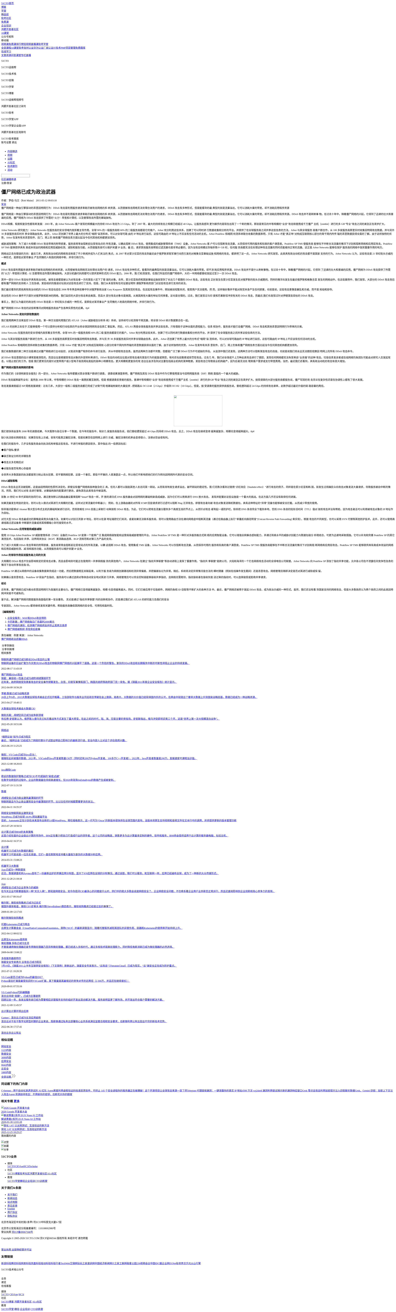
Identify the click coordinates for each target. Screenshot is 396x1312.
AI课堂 (5, 33)
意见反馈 (12, 1205)
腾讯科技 (16, 1263)
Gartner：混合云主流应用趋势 (21, 1017)
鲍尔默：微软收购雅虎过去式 (21, 902)
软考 (21, 48)
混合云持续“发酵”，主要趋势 (21, 996)
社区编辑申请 (8, 179)
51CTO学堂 (13, 1181)
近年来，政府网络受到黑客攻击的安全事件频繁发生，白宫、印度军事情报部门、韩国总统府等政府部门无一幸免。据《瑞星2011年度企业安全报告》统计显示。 (89, 682)
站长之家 (82, 1263)
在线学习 (6, 51)
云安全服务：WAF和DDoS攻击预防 (26, 618)
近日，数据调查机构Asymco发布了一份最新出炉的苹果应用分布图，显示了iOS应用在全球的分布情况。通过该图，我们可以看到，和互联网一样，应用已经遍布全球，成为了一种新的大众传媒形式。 (110, 873)
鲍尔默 (5, 918)
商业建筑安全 (26, 813)
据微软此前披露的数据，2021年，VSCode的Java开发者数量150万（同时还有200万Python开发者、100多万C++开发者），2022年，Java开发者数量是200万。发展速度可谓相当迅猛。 (99, 758)
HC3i (26, 1166)
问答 (13, 55)
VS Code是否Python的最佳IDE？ (22, 977)
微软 (8, 770)
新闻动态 (12, 1198)
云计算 (5, 847)
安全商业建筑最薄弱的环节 (22, 798)
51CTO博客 (13, 1173)
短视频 (27, 44)
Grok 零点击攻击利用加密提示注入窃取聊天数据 (328, 1090)
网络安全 (6, 813)
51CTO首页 (7, 3)
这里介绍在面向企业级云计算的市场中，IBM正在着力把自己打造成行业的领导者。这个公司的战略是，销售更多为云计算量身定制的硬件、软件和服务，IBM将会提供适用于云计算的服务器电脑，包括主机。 (114, 835)
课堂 (18, 55)
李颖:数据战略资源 (15, 693)
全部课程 (6, 48)
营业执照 (6, 1249)
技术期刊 (12, 166)
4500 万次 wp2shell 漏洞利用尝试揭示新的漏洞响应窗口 (272, 1090)
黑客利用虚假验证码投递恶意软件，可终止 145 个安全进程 (85, 1090)
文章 (3, 55)
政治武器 (16, 639)
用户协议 (12, 1212)
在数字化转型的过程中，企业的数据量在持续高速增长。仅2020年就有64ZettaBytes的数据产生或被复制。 (58, 780)
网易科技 (26, 1263)
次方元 (187, 1263)
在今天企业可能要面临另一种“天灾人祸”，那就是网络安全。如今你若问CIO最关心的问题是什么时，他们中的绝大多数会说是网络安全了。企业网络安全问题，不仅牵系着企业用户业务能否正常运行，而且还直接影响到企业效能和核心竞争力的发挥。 (138, 891)
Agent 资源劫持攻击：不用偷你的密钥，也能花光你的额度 (40, 1094)
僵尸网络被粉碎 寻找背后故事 (23, 629)
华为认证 (38, 48)
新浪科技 (6, 1263)
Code (13, 770)
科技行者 (56, 1263)
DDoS (24, 639)
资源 (8, 55)
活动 (9, 170)
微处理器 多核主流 (15, 943)
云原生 (5, 939)
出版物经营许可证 (22, 1249)
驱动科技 (46, 1263)
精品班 (5, 14)
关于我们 (12, 1194)
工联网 (123, 1263)
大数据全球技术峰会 (12, 708)
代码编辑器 (23, 992)
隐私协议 (12, 1216)
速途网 (91, 1263)
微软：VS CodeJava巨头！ (19, 754)
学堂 (3, 10)
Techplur (33, 1166)
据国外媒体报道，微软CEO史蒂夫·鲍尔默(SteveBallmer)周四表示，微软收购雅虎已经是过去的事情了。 (57, 906)
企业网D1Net (169, 1263)
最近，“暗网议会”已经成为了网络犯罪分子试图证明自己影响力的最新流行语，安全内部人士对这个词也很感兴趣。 (64, 740)
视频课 (5, 44)
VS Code (5, 992)
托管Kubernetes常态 (15, 924)
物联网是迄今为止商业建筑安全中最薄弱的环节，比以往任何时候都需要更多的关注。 (48, 801)
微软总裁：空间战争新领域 (22, 715)
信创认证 (29, 48)
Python (13, 992)
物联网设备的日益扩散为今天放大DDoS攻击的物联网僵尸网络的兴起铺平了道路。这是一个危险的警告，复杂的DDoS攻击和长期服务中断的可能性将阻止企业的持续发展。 (95, 663)
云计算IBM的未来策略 (17, 832)
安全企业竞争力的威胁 (19, 887)
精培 (22, 1181)
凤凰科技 (36, 1263)
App (3, 884)
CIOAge (19, 1166)
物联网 (15, 813)
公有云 (17, 1033)
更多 (17, 1101)
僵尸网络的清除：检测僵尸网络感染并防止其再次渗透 (37, 625)
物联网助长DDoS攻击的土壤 (25, 659)
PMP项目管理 (68, 48)
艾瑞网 (73, 1263)
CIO (33, 708)
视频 (9, 155)
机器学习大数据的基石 (17, 850)
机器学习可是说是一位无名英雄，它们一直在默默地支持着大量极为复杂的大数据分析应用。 (52, 854)
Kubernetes (14, 939)
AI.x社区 (52, 1173)
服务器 (10, 958)
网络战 (5, 730)
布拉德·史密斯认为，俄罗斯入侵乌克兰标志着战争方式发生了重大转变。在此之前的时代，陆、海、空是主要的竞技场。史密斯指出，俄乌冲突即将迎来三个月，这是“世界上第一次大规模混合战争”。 (110, 719)
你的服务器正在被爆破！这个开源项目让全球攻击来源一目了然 (152, 1090)
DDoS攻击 (16, 674)
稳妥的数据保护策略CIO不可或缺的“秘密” (30, 776)
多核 (3, 958)
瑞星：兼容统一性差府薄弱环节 (26, 678)
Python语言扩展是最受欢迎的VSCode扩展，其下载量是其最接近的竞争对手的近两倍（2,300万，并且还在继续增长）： (65, 981)
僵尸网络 (6, 639)
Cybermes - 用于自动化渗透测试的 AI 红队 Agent (27, 1090)
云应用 (24, 1011)
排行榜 (20, 44)
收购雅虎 (19, 918)
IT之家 (115, 1263)
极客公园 (132, 1263)
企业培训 (6, 25)
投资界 (179, 1263)
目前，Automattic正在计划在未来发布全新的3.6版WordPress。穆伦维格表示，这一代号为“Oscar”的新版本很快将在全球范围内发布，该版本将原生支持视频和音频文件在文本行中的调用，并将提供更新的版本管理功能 (119, 820)
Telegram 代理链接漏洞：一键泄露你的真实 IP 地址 (214, 1090)
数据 (3, 791)
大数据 (27, 708)
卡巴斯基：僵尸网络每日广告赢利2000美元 (30, 621)
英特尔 (17, 958)
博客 (3, 7)
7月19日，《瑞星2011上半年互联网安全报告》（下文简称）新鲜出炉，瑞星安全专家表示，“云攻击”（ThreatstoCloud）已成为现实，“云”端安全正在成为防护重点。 (89, 965)
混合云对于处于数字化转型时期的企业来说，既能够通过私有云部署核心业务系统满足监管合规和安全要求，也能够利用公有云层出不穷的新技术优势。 (84, 1021)
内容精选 (12, 151)
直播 (28, 55)
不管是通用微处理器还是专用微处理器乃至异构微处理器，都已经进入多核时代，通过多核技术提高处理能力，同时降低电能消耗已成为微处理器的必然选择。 (87, 947)
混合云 (5, 1033)
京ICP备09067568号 (22, 1232)
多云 (11, 1033)
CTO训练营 (41, 1181)
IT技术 (57, 48)
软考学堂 (43, 44)
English (11, 1208)
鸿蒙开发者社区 (10, 29)
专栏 (23, 55)
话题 (9, 158)
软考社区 (6, 18)
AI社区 (11, 162)
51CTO (11, 1166)
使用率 (23, 939)
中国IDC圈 (156, 1263)
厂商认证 (48, 48)
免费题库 (80, 48)
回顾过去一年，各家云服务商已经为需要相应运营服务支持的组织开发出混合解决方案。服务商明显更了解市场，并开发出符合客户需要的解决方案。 (83, 999)
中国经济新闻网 (103, 1263)
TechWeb (65, 1263)
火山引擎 (196, 1263)
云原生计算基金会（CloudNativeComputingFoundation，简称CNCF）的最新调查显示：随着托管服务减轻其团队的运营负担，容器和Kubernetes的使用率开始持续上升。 (91, 928)
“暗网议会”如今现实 (16, 736)
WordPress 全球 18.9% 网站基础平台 (24, 816)
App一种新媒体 (13, 869)
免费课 (5, 22)
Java (3, 770)
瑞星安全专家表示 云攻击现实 (21, 962)
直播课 (34, 44)
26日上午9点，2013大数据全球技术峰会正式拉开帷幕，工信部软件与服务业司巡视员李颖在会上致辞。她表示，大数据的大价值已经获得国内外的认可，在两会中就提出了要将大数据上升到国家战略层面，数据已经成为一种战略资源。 (129, 697)
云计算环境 (15, 1011)
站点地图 (12, 1202)
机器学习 (6, 866)
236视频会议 (143, 1263)
